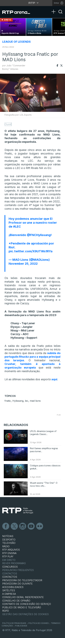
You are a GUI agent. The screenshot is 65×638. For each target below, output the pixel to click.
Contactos (9, 573)
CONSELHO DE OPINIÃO (16, 600)
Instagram (22, 526)
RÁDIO (6, 546)
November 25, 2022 (23, 263)
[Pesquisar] (60, 14)
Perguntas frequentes (18, 570)
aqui (54, 379)
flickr (39, 526)
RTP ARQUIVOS (11, 549)
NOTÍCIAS (7, 536)
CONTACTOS (9, 576)
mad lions (35, 400)
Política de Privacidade (14, 623)
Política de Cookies (38, 623)
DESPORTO (8, 539)
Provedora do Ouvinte (17, 583)
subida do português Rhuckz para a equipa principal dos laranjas (32, 356)
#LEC (17, 226)
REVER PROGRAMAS (14, 563)
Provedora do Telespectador (22, 580)
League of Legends (16, 41)
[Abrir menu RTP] (32, 3)
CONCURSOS (10, 566)
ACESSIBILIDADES (12, 587)
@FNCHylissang (39, 235)
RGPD (5, 610)
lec (26, 400)
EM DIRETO (8, 559)
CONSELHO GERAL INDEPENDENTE (23, 597)
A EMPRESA (9, 593)
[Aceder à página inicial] (18, 12)
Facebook (6, 526)
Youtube (31, 526)
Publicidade (21, 626)
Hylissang (17, 400)
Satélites (8, 590)
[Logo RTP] (17, 511)
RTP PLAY (7, 556)
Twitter (14, 526)
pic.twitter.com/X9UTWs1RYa (30, 251)
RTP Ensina (9, 553)
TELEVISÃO (8, 542)
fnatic (8, 400)
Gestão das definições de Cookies (25, 614)
